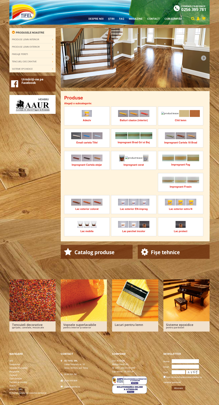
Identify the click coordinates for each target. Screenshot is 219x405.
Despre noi (96, 18)
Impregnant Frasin (181, 186)
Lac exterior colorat (87, 209)
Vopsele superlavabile (79, 325)
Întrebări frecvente (18, 368)
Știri (111, 18)
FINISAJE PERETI (20, 54)
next (203, 58)
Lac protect (180, 231)
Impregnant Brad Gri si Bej (134, 142)
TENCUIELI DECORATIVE (24, 61)
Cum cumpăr (173, 18)
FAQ (121, 18)
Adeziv (87, 120)
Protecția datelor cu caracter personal (27, 393)
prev (66, 58)
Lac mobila (86, 231)
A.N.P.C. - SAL (16, 389)
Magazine (136, 18)
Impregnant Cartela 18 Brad (180, 142)
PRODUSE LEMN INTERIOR (25, 39)
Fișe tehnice (165, 252)
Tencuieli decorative (28, 325)
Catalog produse (93, 252)
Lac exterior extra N (180, 209)
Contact (153, 18)
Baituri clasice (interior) (134, 120)
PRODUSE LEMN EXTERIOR (26, 46)
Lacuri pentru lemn (129, 325)
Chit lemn (180, 120)
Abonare (178, 388)
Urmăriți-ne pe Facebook (32, 81)
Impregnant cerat (134, 165)
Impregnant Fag (180, 164)
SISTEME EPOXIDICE (22, 68)
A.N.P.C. (13, 385)
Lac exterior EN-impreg (134, 209)
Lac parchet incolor (133, 231)
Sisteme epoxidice (179, 325)
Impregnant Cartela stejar (87, 165)
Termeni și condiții (18, 382)
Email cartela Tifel (87, 142)
